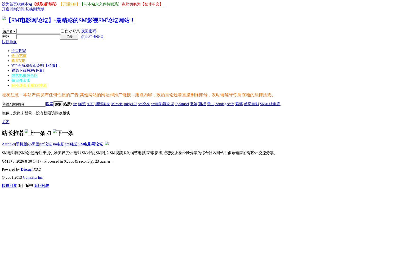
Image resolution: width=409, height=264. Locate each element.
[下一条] (63, 133)
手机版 (21, 144)
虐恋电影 (251, 104)
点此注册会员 (92, 37)
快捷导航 (9, 42)
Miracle (117, 104)
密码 (5, 37)
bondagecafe (224, 104)
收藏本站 (24, 4)
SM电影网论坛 (90, 144)
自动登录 (72, 31)
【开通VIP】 (69, 4)
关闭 (5, 122)
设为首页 (9, 4)
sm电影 (58, 144)
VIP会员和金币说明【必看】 (35, 66)
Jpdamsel (182, 104)
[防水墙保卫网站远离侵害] (107, 144)
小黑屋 (33, 144)
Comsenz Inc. (33, 177)
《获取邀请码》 (45, 4)
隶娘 (193, 104)
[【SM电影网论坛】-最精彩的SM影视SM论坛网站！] (68, 20)
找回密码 (88, 31)
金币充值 (19, 56)
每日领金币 (20, 80)
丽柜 (202, 104)
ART (90, 104)
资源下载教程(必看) (27, 71)
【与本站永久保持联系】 (101, 4)
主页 (18, 51)
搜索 (49, 104)
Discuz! (27, 169)
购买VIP (18, 61)
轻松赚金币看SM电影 (29, 85)
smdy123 (130, 104)
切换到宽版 (35, 9)
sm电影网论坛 (162, 104)
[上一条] (35, 133)
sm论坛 (46, 144)
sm (75, 104)
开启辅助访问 (13, 9)
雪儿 (210, 104)
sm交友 (144, 104)
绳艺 (82, 104)
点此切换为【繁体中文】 (142, 4)
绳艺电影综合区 (24, 76)
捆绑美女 (102, 104)
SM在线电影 (270, 104)
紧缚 (239, 104)
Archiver (8, 144)
